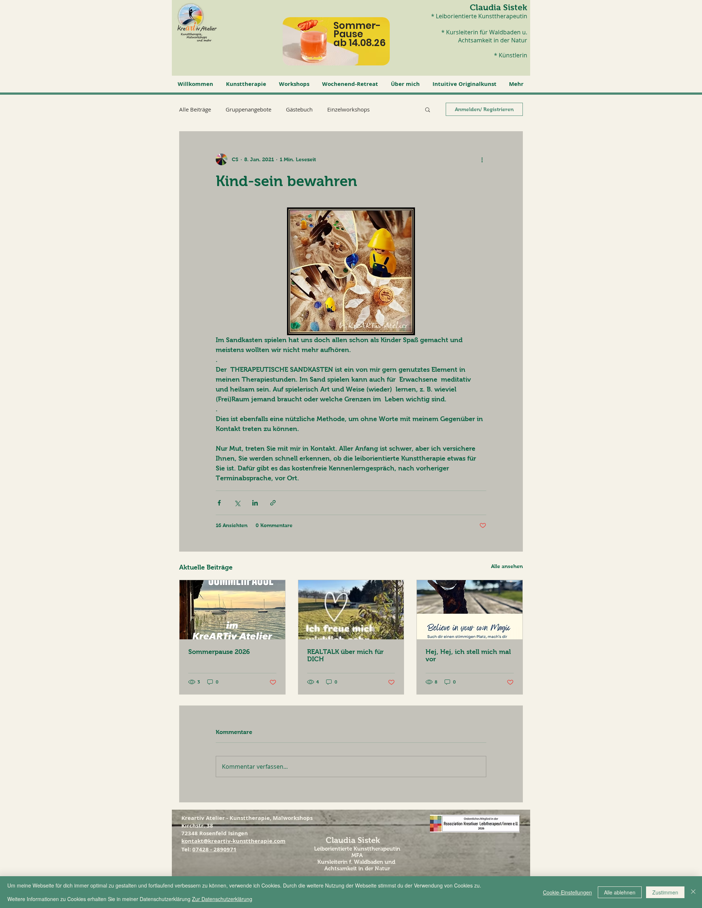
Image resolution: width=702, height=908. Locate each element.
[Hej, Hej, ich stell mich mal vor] (469, 609)
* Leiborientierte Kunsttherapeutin (479, 16)
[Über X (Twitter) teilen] (237, 502)
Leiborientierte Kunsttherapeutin (357, 848)
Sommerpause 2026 (219, 651)
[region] (343, 47)
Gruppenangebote (248, 109)
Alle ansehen (507, 566)
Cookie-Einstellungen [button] (567, 892)
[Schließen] (693, 892)
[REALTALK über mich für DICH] (351, 609)
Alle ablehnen (619, 892)
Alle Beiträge (195, 109)
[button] (246, 84)
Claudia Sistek (498, 7)
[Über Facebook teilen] (219, 502)
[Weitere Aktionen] (482, 159)
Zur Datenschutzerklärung (222, 899)
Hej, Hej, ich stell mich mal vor (468, 655)
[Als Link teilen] (272, 502)
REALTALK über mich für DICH (345, 655)
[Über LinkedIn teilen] (255, 502)
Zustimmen (665, 892)
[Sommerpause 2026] (232, 609)
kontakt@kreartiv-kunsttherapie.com (233, 841)
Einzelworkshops (348, 109)
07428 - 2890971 (214, 849)
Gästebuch (299, 109)
